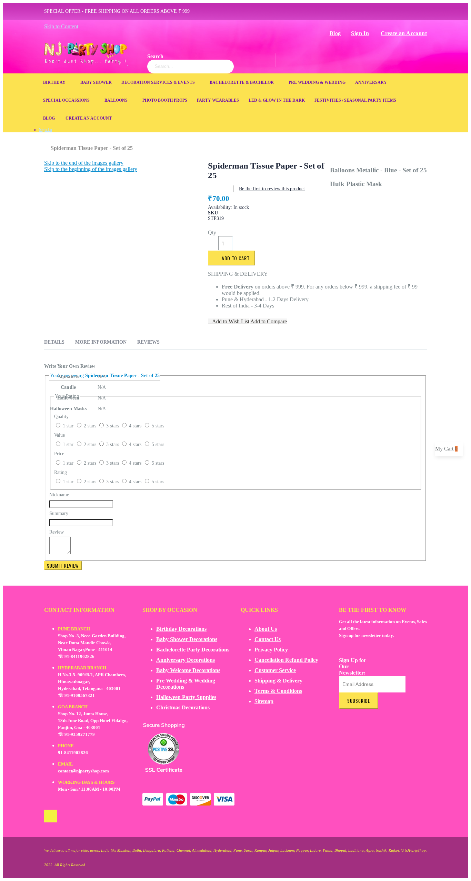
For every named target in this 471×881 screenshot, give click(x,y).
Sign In (360, 33)
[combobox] (190, 66)
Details (54, 342)
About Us (265, 629)
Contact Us (267, 639)
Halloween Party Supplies (186, 697)
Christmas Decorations (183, 707)
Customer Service (275, 670)
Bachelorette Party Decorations (192, 649)
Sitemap (263, 701)
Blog (335, 33)
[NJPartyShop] (50, 816)
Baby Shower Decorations (186, 639)
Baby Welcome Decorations (188, 670)
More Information (101, 342)
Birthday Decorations (181, 629)
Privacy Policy (271, 649)
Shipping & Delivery (278, 680)
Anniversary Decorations (185, 660)
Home (46, 145)
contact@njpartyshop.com (83, 770)
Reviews (148, 342)
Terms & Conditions (278, 691)
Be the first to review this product (272, 188)
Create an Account (404, 33)
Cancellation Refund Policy (286, 660)
